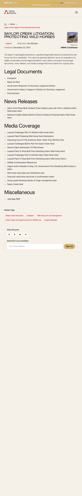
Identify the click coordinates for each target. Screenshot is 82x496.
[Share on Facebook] (14, 234)
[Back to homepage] (10, 12)
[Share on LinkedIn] (20, 234)
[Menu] (76, 12)
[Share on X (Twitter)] (9, 234)
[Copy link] (26, 234)
